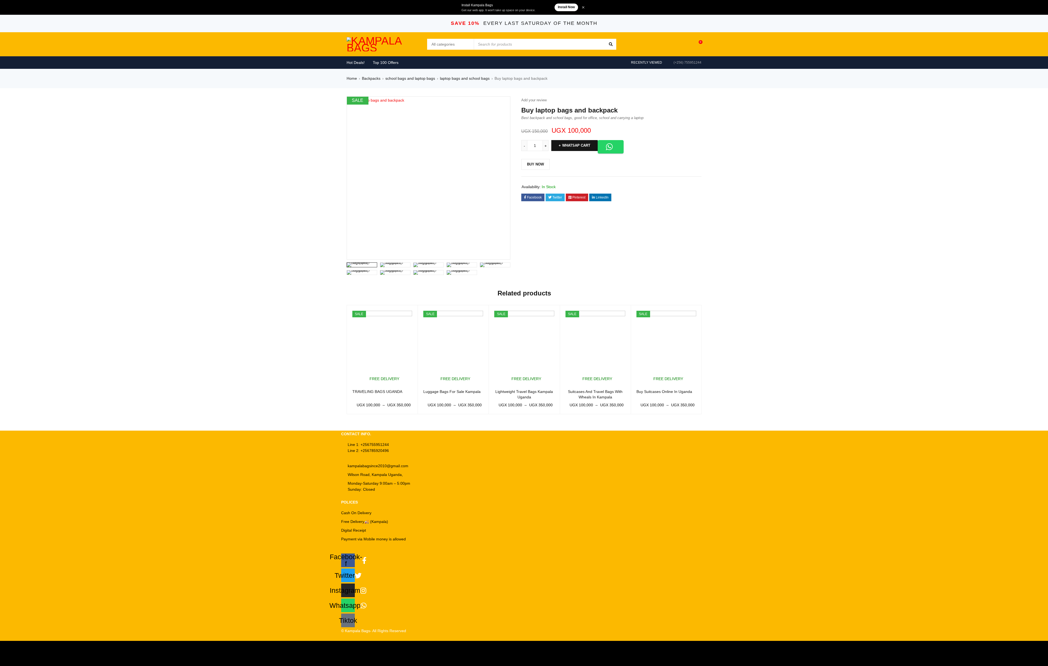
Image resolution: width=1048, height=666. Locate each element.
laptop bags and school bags (465, 78)
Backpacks (371, 78)
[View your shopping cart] (697, 44)
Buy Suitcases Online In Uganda (664, 391)
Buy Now (535, 164)
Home (352, 78)
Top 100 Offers (385, 62)
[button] (503, 103)
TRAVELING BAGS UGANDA (377, 391)
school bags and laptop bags (410, 78)
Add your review (534, 100)
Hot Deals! (356, 62)
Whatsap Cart (576, 145)
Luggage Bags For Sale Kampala (452, 391)
